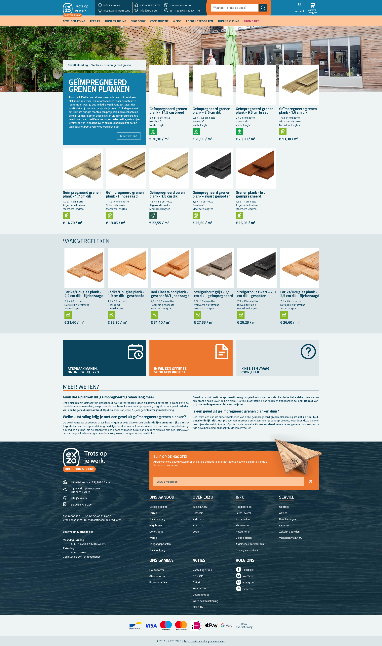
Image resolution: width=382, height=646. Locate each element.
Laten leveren (243, 512)
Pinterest (247, 589)
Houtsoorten (157, 569)
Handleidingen (287, 519)
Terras (153, 512)
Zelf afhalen (243, 519)
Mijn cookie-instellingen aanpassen (204, 641)
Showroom (242, 525)
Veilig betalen (244, 537)
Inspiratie (284, 525)
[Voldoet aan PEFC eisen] (282, 131)
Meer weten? (128, 135)
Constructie (156, 531)
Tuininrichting (157, 550)
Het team (198, 512)
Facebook (248, 569)
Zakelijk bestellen (289, 531)
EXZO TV (198, 525)
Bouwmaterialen (158, 582)
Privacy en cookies (247, 550)
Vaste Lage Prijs (202, 569)
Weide (153, 537)
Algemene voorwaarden (250, 543)
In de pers (198, 519)
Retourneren (243, 531)
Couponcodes (201, 594)
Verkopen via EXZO (290, 537)
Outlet (196, 582)
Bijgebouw (155, 525)
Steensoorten (157, 576)
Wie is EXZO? (201, 506)
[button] (299, 7)
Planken (96, 65)
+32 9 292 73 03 (81, 492)
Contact (284, 506)
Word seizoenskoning (205, 600)
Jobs (196, 531)
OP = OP (198, 576)
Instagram (248, 582)
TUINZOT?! (199, 588)
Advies (283, 512)
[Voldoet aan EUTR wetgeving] (153, 131)
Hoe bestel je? (244, 506)
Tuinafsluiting (157, 519)
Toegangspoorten (160, 543)
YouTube (247, 576)
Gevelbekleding (78, 65)
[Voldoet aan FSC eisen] (153, 215)
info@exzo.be (79, 498)
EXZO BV (198, 607)
